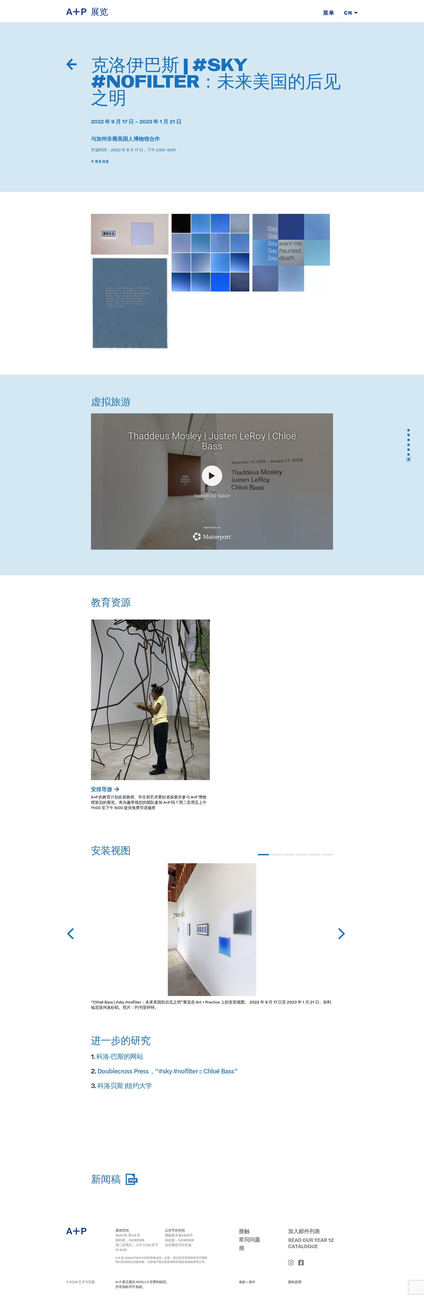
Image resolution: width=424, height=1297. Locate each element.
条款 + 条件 (247, 1281)
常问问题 (249, 1239)
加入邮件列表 (304, 1231)
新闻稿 (107, 1180)
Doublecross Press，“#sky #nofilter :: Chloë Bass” (167, 1070)
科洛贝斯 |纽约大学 (124, 1085)
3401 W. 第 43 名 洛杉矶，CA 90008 (129, 1237)
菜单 (329, 12)
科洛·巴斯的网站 (119, 1056)
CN (349, 12)
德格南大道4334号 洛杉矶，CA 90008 (179, 1237)
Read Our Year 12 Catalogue (311, 1243)
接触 (244, 1231)
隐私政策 (294, 1281)
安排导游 (102, 789)
